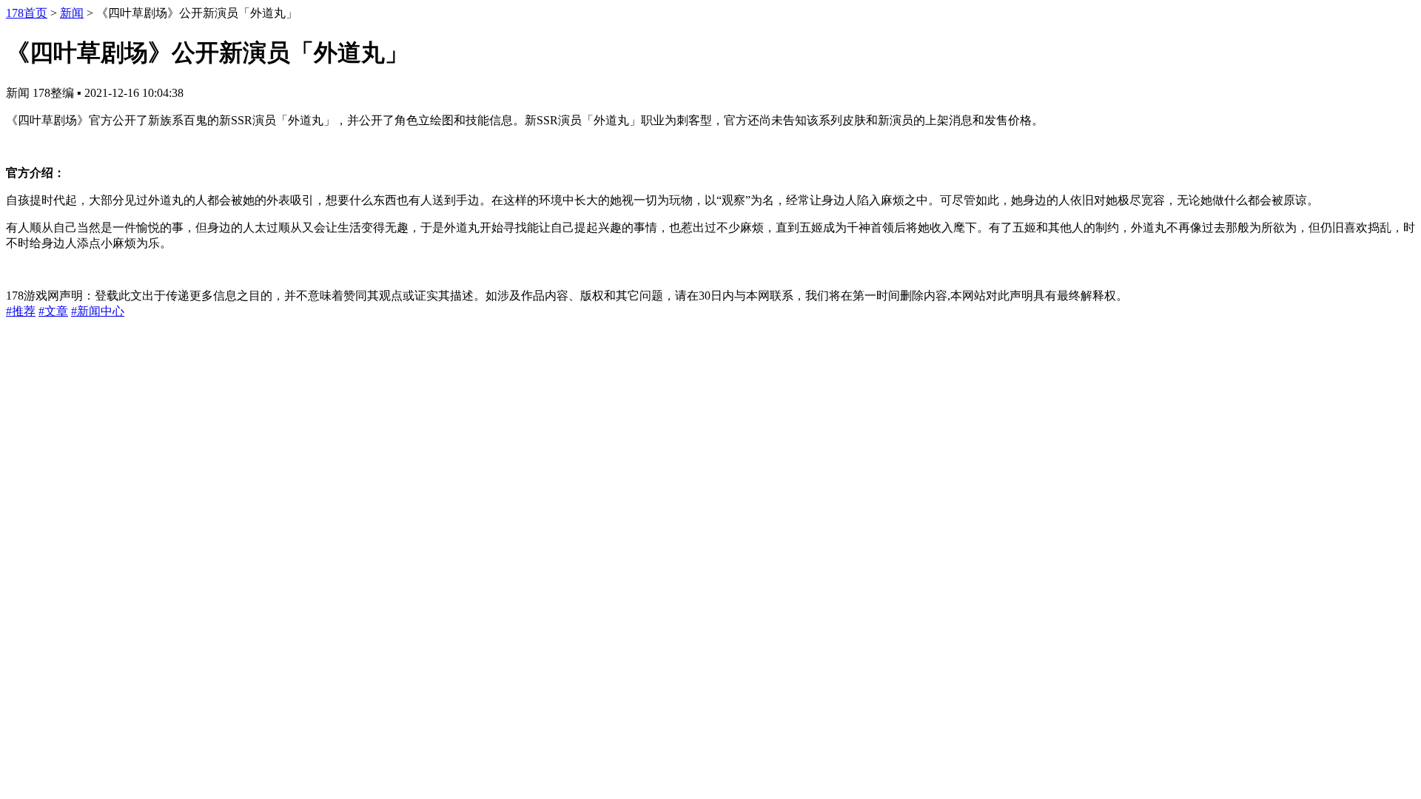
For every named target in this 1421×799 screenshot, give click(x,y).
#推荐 (21, 311)
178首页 (26, 13)
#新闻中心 (97, 311)
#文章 (53, 311)
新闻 (72, 13)
